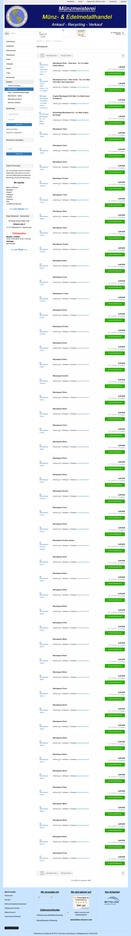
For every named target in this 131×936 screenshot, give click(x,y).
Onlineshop (38, 933)
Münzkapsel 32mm (60, 524)
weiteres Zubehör (14, 103)
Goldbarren (10, 46)
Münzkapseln (12, 89)
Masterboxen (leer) (15, 99)
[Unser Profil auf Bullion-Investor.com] (81, 914)
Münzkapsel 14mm (60, 129)
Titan (8, 73)
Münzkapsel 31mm (60, 507)
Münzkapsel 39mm (60, 656)
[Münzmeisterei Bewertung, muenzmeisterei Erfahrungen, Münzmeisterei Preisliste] (81, 902)
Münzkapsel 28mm (60, 442)
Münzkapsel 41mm (60, 688)
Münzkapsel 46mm (60, 771)
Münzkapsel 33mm (60, 557)
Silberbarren (10, 55)
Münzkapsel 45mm (60, 754)
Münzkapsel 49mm (60, 820)
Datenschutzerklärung (12, 916)
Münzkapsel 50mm (60, 837)
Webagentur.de (82, 933)
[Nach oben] (125, 932)
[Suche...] (41, 33)
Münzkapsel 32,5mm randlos (63, 540)
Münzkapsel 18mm (60, 211)
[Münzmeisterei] (65, 16)
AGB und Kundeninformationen (15, 904)
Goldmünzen (10, 42)
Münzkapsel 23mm (60, 343)
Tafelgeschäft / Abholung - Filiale (95, 1)
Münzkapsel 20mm (60, 261)
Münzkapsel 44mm (60, 738)
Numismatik (10, 77)
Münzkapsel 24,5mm (60, 376)
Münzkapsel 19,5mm (60, 244)
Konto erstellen (12, 129)
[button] (39, 55)
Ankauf (80, 1)
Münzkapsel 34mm (60, 573)
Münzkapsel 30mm (60, 475)
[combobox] (52, 55)
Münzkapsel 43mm (60, 721)
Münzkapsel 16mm (60, 162)
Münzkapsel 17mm (60, 195)
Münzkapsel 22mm (60, 310)
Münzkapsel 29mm (60, 458)
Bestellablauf (70, 1)
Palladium (9, 64)
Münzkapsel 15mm (60, 145)
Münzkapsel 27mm (60, 425)
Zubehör (9, 82)
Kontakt (7, 900)
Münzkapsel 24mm (60, 359)
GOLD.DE (94, 933)
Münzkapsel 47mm (60, 787)
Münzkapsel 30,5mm (60, 491)
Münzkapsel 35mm (60, 590)
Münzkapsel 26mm (60, 409)
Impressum (9, 896)
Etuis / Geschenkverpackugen (18, 92)
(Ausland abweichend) (82, 70)
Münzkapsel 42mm (60, 705)
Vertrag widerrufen (12, 928)
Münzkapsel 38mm (60, 639)
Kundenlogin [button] (113, 1)
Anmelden (19, 124)
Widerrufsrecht (10, 912)
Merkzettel (123, 1)
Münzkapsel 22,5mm (60, 326)
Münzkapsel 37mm (60, 623)
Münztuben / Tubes (15, 96)
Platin (8, 59)
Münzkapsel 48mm (60, 804)
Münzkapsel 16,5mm (60, 178)
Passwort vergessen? (14, 133)
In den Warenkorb (114, 73)
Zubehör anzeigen (14, 86)
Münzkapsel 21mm (60, 277)
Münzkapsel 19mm (60, 228)
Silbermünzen (11, 51)
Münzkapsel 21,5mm (60, 294)
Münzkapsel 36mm (60, 606)
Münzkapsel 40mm (60, 672)
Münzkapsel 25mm (60, 392)
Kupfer (8, 68)
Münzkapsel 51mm (60, 853)
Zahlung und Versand (12, 908)
